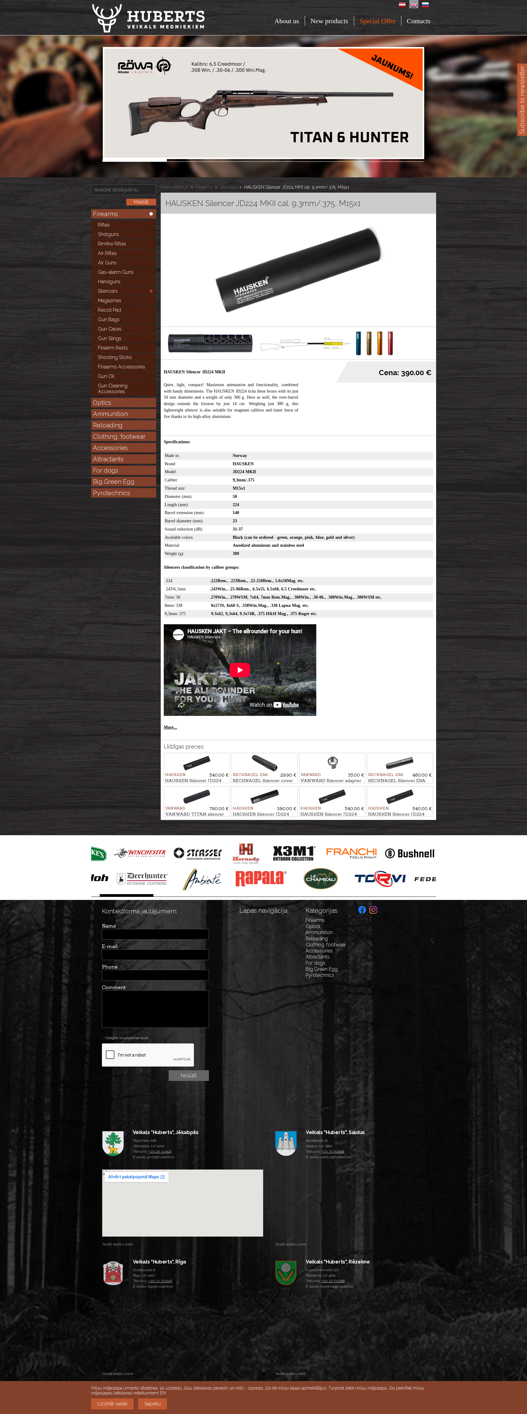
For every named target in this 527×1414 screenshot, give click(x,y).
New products (329, 21)
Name (109, 926)
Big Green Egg (113, 481)
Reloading (108, 425)
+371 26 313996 (159, 1151)
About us (286, 21)
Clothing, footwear (119, 436)
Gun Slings (109, 338)
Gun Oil (106, 376)
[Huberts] (165, 18)
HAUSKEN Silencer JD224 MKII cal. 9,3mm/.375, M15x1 (296, 187)
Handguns (109, 282)
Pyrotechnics (111, 493)
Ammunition (110, 414)
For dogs (105, 470)
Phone (110, 967)
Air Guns (107, 263)
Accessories (110, 447)
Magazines (109, 300)
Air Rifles (107, 253)
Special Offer (378, 21)
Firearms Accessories (121, 367)
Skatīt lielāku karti (117, 1244)
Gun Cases (110, 329)
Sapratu (152, 1404)
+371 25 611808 (332, 1151)
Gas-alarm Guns (116, 272)
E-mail (110, 946)
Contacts (419, 21)
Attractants (108, 459)
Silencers (108, 291)
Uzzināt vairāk (112, 1404)
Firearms (105, 214)
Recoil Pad (109, 310)
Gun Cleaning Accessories (112, 388)
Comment (114, 987)
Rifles (104, 225)
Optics (102, 402)
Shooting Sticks (115, 357)
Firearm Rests (113, 348)
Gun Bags (109, 319)
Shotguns (108, 234)
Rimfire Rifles (112, 244)
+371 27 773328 (160, 1281)
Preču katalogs (174, 187)
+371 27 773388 (333, 1281)
